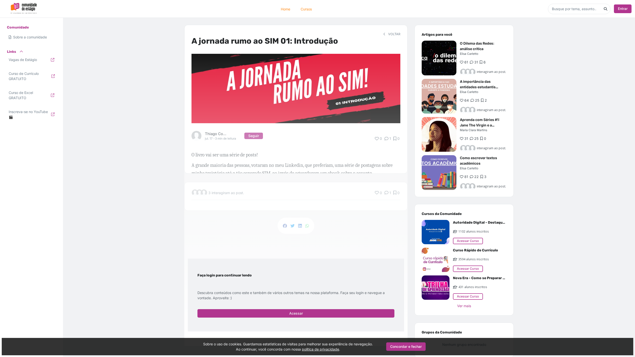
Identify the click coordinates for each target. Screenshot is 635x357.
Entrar (623, 8)
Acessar (296, 313)
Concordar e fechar (406, 346)
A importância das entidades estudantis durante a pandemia (478, 86)
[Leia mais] (439, 58)
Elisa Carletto (469, 54)
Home (285, 9)
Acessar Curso (468, 241)
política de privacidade (320, 349)
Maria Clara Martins (473, 130)
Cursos (306, 9)
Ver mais (464, 306)
